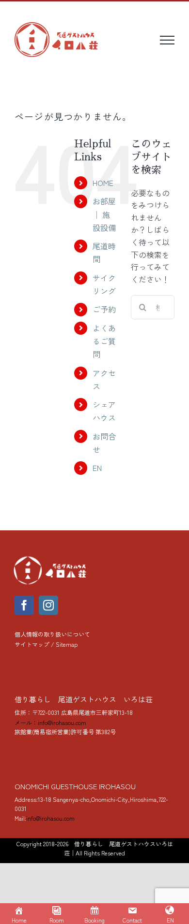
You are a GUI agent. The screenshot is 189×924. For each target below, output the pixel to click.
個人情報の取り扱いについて (52, 634)
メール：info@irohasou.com (50, 722)
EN (97, 467)
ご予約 (104, 309)
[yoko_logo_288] (51, 558)
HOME (103, 182)
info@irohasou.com (50, 818)
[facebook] (24, 605)
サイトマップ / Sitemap (46, 644)
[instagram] (48, 605)
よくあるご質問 (104, 341)
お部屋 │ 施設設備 (104, 214)
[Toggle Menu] (167, 40)
